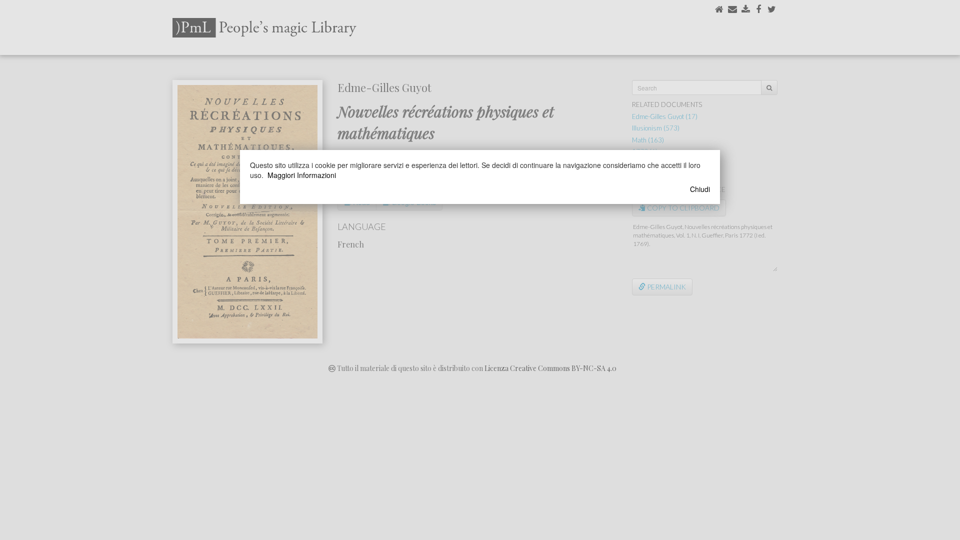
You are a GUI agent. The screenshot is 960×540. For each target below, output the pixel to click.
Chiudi (700, 189)
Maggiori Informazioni (302, 175)
